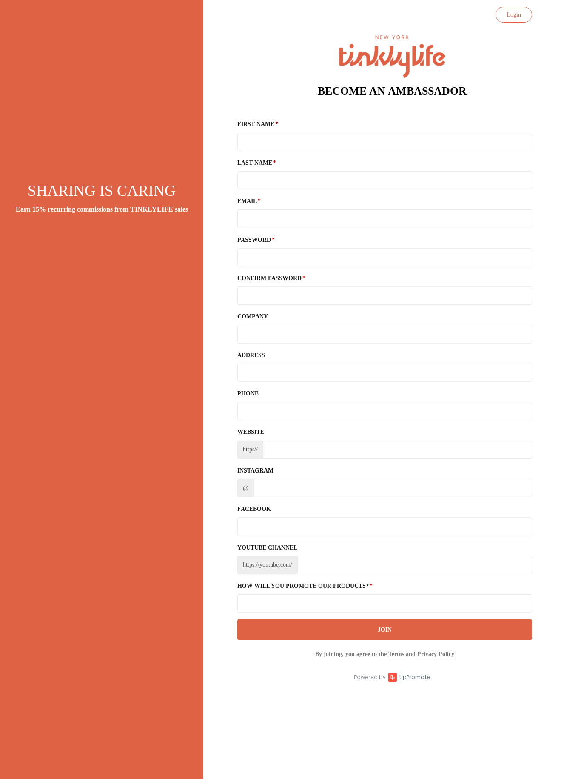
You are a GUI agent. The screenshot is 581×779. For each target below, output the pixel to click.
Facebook (254, 509)
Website (250, 432)
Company (252, 316)
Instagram (255, 470)
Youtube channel (267, 547)
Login (514, 14)
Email (247, 201)
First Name (255, 124)
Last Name (254, 163)
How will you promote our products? (303, 586)
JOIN (385, 630)
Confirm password (269, 278)
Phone (248, 393)
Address (251, 355)
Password (254, 240)
